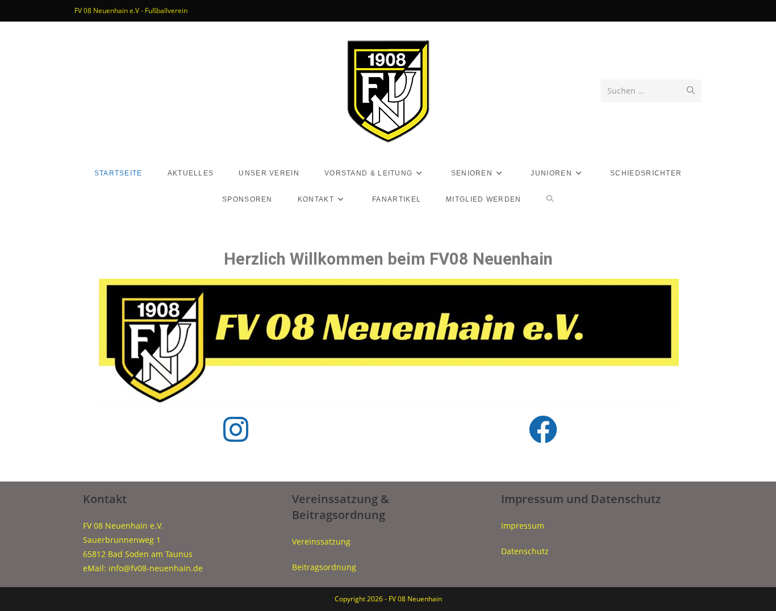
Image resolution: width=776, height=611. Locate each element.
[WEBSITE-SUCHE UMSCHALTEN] (550, 199)
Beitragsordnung (324, 567)
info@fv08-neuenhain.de (156, 568)
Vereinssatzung (321, 541)
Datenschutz (525, 551)
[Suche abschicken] (691, 90)
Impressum (522, 525)
